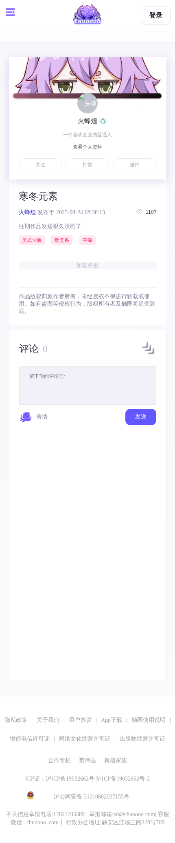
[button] (148, 354)
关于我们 (48, 720)
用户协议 (80, 720)
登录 (155, 15)
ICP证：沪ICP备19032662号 (59, 779)
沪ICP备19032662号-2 (123, 779)
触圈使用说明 (148, 720)
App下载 (111, 720)
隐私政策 (15, 720)
